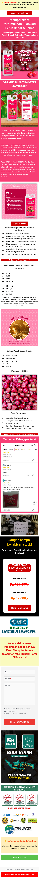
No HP (8, 678)
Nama (8, 672)
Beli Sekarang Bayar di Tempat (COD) (20, 874)
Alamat (8, 685)
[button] (4, 392)
